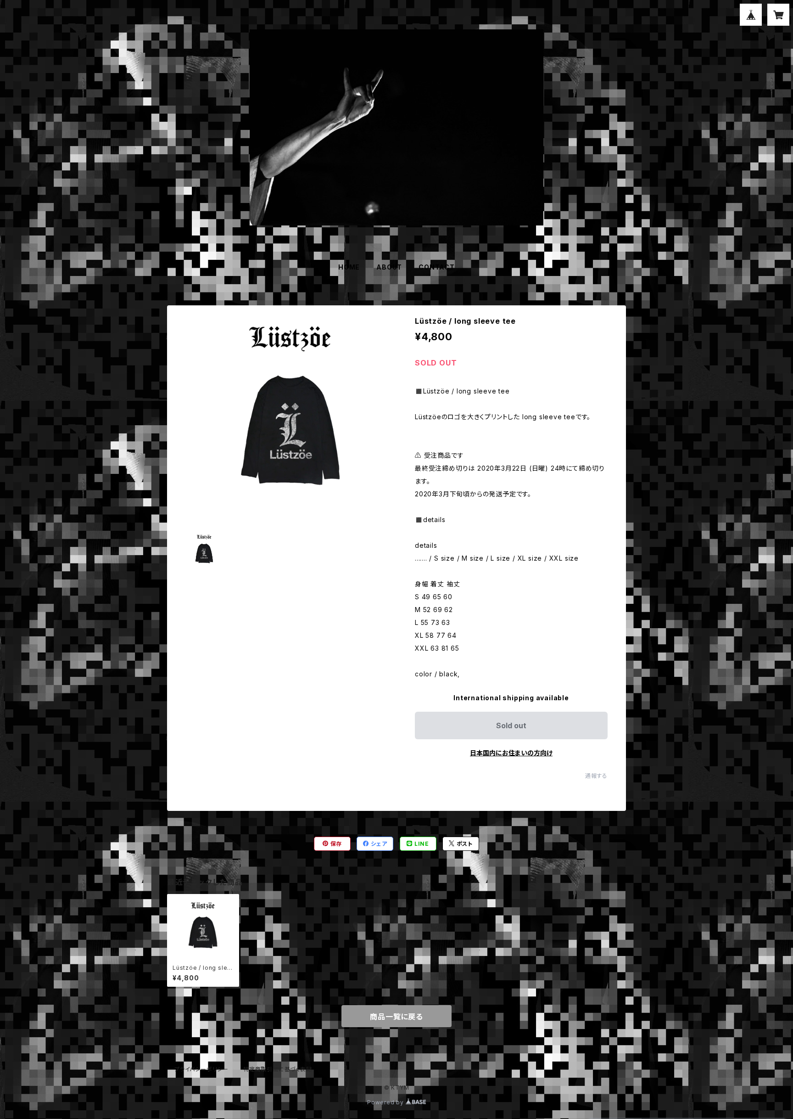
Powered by (386, 1102)
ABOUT (389, 267)
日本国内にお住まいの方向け (511, 753)
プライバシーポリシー (201, 1069)
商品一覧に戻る (396, 1016)
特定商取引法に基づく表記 (277, 1069)
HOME (349, 267)
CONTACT (437, 267)
